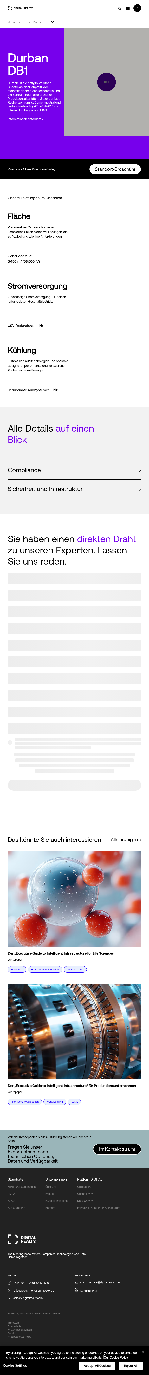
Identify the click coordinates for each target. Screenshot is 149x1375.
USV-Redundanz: (21, 325)
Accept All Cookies (97, 1365)
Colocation (84, 1186)
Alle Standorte (16, 1207)
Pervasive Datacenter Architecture (98, 1207)
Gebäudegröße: (20, 256)
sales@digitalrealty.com (28, 1298)
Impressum (13, 1322)
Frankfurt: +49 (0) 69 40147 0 (31, 1282)
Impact (49, 1193)
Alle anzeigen (124, 839)
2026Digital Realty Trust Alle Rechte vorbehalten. (35, 1313)
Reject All (130, 1365)
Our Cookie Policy (116, 1357)
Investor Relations (56, 1200)
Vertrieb (12, 1275)
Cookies (12, 1333)
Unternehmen (56, 1179)
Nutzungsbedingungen (20, 1329)
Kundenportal (88, 1290)
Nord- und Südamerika (22, 1186)
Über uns (50, 1186)
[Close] (143, 1352)
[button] (74, 470)
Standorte (15, 1179)
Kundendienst (83, 1275)
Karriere (50, 1207)
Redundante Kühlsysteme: (28, 390)
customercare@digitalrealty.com (100, 1282)
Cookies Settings (15, 1365)
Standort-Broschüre (115, 169)
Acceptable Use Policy (19, 1336)
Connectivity (85, 1193)
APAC (11, 1200)
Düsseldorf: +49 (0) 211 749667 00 (34, 1290)
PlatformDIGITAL (89, 1179)
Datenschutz (14, 1326)
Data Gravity (85, 1200)
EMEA (11, 1193)
